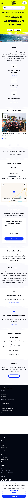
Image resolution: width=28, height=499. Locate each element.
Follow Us (4, 476)
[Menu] (5, 3)
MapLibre (6, 198)
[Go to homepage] (14, 3)
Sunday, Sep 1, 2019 (14, 177)
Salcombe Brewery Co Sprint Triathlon (14, 133)
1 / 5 (14, 145)
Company (4, 437)
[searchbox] (14, 8)
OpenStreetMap (18, 198)
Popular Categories (7, 400)
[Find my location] (25, 190)
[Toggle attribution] (25, 199)
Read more (13, 260)
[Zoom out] (25, 187)
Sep (5, 115)
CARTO (11, 198)
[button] (14, 192)
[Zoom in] (25, 184)
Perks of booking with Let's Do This (14, 152)
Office (3, 465)
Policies (3, 451)
